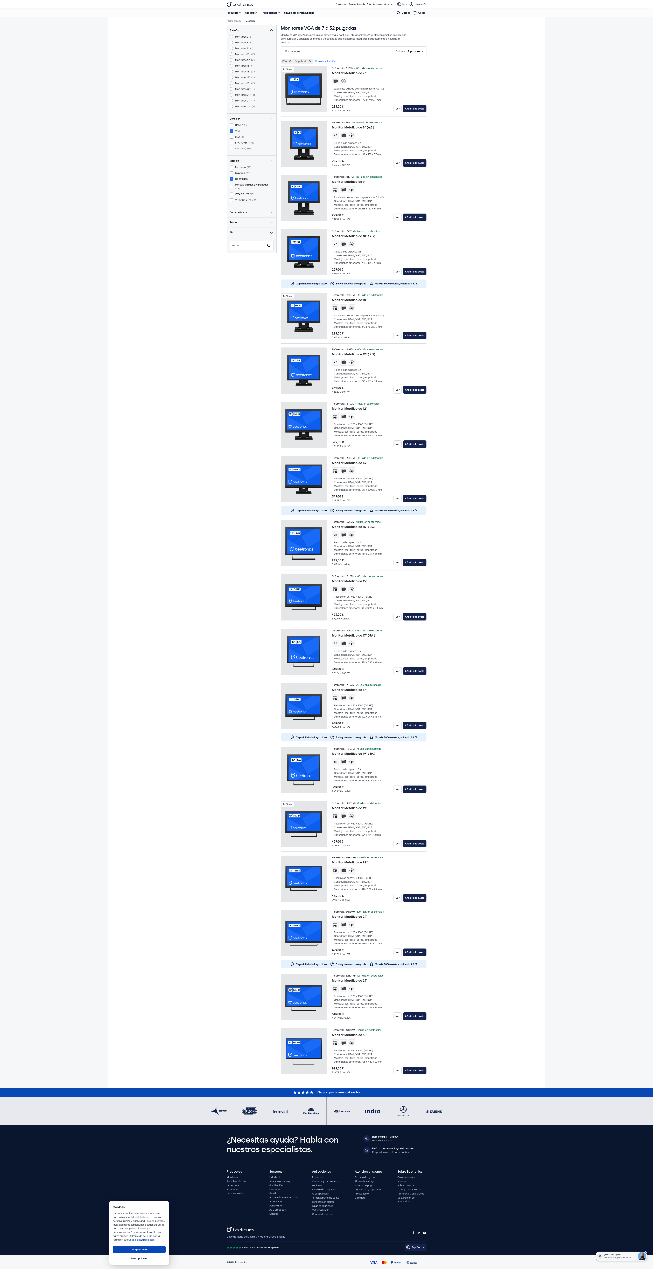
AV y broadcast (277, 1210)
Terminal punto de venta (325, 1198)
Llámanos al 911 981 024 (385, 1137)
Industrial (274, 1177)
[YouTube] (424, 1233)
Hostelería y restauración (283, 1197)
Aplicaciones (270, 13)
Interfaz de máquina (323, 1189)
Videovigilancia (320, 1210)
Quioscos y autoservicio (325, 1181)
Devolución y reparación (368, 1189)
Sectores (250, 13)
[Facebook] (413, 1233)
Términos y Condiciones (410, 1193)
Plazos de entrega (365, 1181)
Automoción (276, 1201)
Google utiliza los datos (141, 1240)
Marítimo (274, 1189)
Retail (272, 1193)
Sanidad (273, 1214)
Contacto (388, 4)
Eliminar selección (325, 61)
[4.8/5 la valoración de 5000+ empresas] (234, 1247)
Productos (232, 13)
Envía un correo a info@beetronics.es (393, 1148)
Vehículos (317, 1185)
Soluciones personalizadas (299, 13)
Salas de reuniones (322, 1206)
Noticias (402, 1181)
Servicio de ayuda (357, 4)
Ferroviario (275, 1205)
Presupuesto (341, 4)
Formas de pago (364, 1185)
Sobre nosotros (405, 1185)
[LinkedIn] (419, 1233)
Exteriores (318, 1177)
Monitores (232, 1177)
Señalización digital (323, 1202)
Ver (397, 108)
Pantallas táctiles (236, 1181)
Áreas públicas (320, 1193)
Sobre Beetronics (374, 4)
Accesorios (233, 1185)
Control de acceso (322, 1214)
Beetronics (240, 4)
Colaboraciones (406, 1177)
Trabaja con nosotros (409, 1189)
